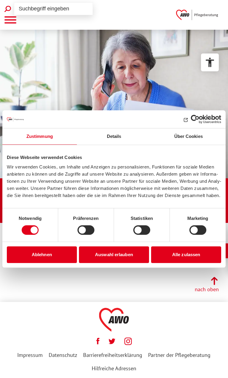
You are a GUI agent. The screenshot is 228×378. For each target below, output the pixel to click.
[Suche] (7, 8)
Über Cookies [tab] (188, 136)
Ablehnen (42, 254)
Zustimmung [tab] (39, 136)
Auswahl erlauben (114, 254)
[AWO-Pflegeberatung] (198, 15)
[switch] (85, 230)
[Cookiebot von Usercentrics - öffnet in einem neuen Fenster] (195, 119)
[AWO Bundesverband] (114, 320)
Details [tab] (114, 136)
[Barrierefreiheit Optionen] (210, 62)
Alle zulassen (186, 254)
